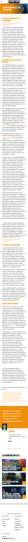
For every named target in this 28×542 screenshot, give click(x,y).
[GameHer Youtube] (6, 538)
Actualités (4, 24)
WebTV (4, 521)
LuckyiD (9, 23)
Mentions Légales (19, 527)
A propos (4, 525)
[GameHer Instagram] (11, 538)
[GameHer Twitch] (8, 538)
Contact (4, 536)
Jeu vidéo (10, 24)
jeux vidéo (13, 325)
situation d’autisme (14, 139)
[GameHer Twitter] (2, 538)
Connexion (17, 529)
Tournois (4, 523)
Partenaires (17, 521)
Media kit (17, 519)
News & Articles (6, 519)
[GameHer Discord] (9, 538)
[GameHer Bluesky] (13, 538)
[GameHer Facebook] (4, 538)
